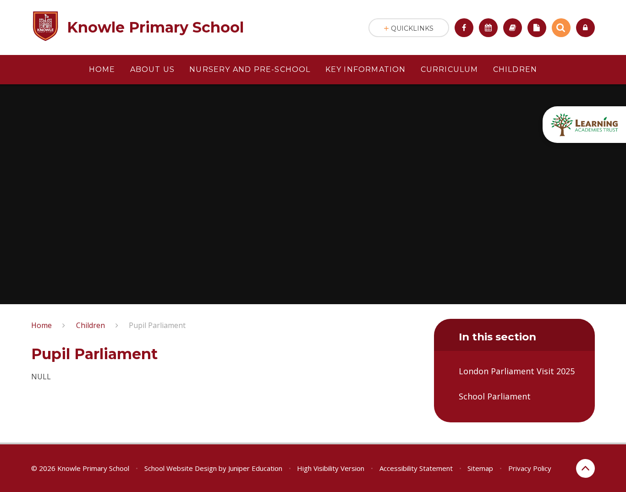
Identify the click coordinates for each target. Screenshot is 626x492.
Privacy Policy (529, 468)
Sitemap (480, 468)
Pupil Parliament (157, 325)
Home (41, 325)
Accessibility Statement (416, 468)
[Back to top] (585, 468)
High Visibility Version (330, 468)
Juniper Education (255, 468)
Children (90, 325)
